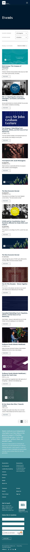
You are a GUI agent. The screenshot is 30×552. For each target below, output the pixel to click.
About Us (4, 483)
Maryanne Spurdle (20, 465)
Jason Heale (6, 162)
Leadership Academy (7, 469)
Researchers (5, 463)
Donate (18, 488)
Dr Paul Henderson (20, 466)
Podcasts (4, 474)
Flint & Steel (5, 494)
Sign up (18, 494)
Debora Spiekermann (20, 471)
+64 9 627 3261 (8, 505)
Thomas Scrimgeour (20, 469)
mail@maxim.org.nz (9, 507)
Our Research (5, 466)
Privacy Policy (19, 545)
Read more (5, 76)
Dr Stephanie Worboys (20, 468)
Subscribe (6, 538)
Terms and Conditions (6, 547)
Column (4, 471)
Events (4, 477)
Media (3, 480)
